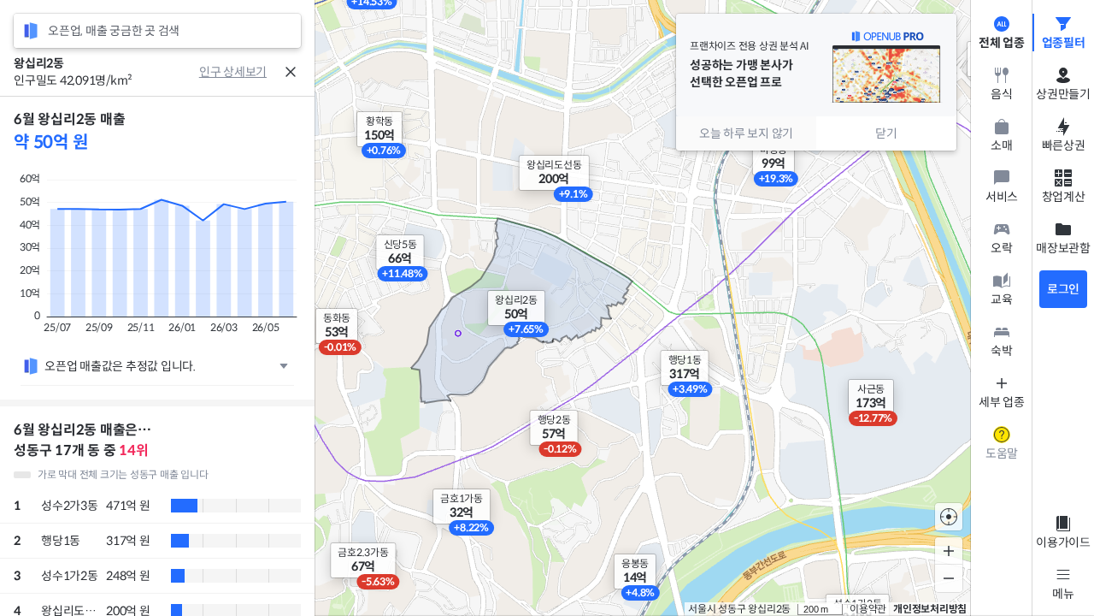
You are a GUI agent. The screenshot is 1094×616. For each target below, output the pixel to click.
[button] (685, 368)
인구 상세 (222, 72)
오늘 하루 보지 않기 (746, 133)
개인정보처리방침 (930, 608)
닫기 (886, 133)
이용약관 (868, 608)
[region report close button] (291, 72)
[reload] (31, 31)
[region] (157, 356)
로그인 (1063, 289)
